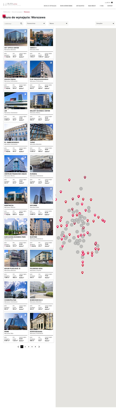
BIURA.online (6, 12)
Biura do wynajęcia (17, 12)
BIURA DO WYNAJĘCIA (50, 6)
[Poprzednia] (19, 347)
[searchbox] (12, 24)
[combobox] (13, 23)
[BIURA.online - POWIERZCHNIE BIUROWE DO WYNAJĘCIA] (12, 4)
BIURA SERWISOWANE (66, 6)
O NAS (101, 6)
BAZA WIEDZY (92, 6)
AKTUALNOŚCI (80, 6)
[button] (80, 219)
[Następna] (38, 347)
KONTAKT (110, 6)
